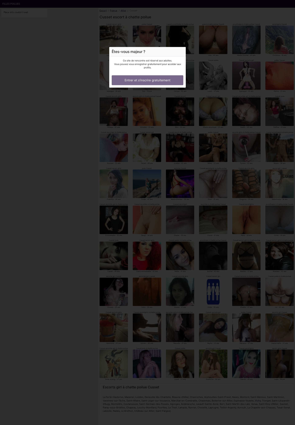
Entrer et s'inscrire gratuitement (147, 80)
